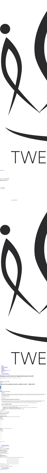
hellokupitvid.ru (5, 451)
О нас (2, 366)
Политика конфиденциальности (5, 468)
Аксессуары (4, 381)
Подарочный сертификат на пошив (5, 370)
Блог (2, 371)
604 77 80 (2, 170)
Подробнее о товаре (2, 391)
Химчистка (2, 368)
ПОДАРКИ (1, 381)
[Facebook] (23, 386)
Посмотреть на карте (2, 455)
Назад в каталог (3, 409)
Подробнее (1, 429)
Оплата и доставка (8, 391)
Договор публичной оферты (5, 373)
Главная (2, 365)
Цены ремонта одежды (4, 367)
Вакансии (2, 372)
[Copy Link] (23, 388)
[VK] (23, 387)
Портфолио (2, 369)
